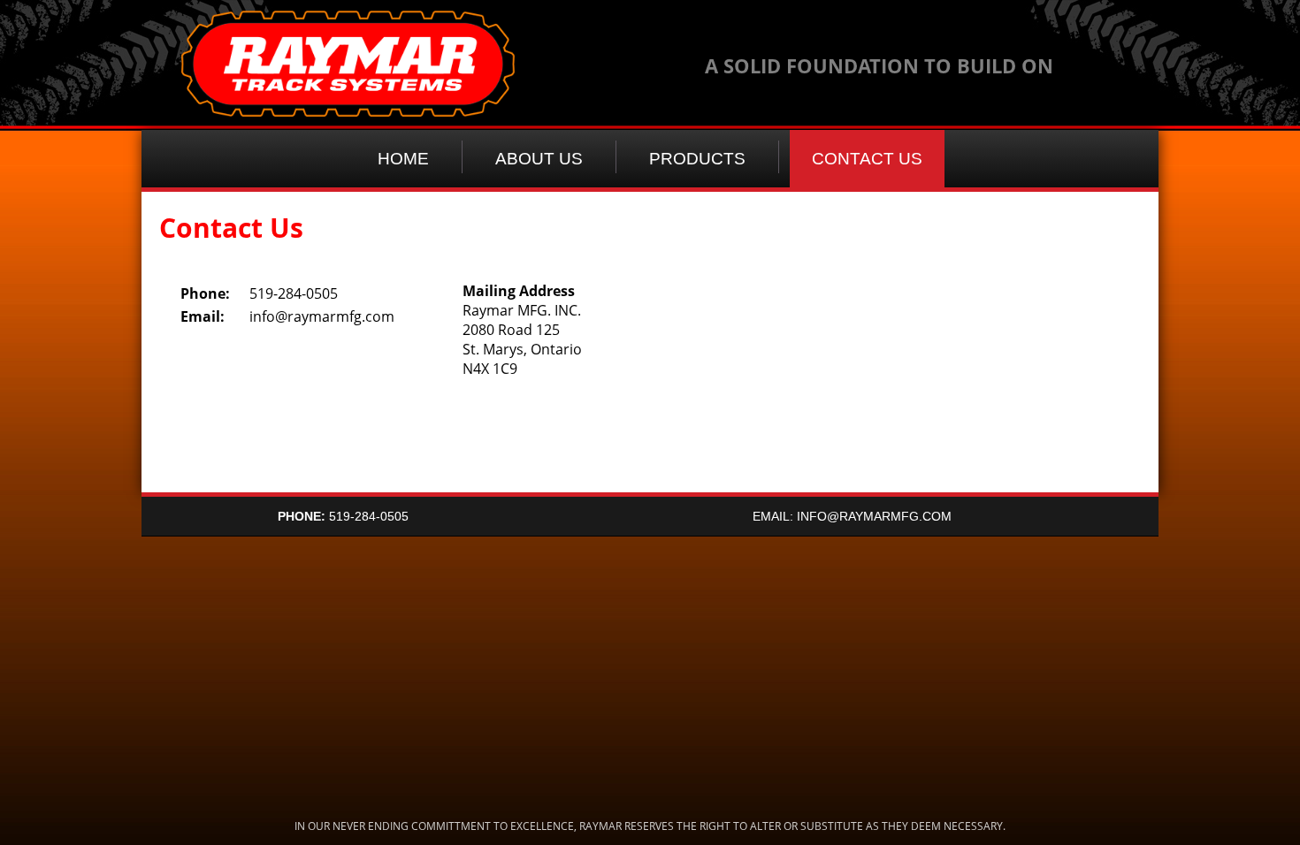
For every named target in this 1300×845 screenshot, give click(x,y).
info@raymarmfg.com (321, 316)
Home (403, 158)
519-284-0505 (343, 516)
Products (697, 158)
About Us (539, 158)
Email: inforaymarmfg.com (852, 516)
